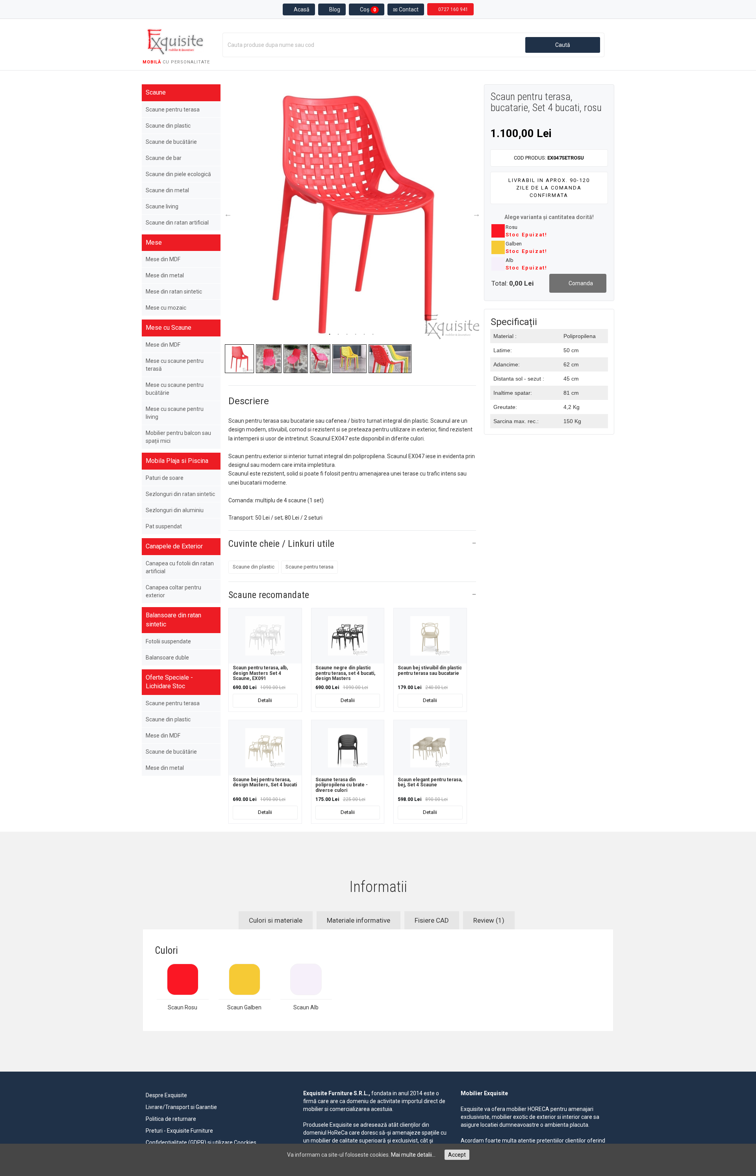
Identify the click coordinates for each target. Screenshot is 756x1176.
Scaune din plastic (168, 126)
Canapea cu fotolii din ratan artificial (180, 567)
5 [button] (364, 334)
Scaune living (162, 206)
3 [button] (347, 334)
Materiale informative (358, 920)
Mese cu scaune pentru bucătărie (175, 389)
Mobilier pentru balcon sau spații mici (178, 437)
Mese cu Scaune (168, 327)
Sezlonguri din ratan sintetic (180, 494)
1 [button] (329, 334)
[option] (352, 212)
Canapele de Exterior (174, 546)
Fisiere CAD (432, 920)
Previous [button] (228, 214)
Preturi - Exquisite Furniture (179, 1131)
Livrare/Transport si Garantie (181, 1107)
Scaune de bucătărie (171, 142)
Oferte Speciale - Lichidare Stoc (169, 682)
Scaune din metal (167, 190)
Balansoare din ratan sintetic (173, 619)
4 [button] (355, 334)
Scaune (156, 92)
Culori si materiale (275, 920)
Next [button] (476, 214)
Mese (154, 242)
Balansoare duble (167, 657)
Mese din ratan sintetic (174, 291)
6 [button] (373, 334)
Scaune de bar (164, 158)
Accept (457, 1155)
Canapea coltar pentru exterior (173, 591)
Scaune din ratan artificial (177, 222)
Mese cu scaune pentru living (175, 413)
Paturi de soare (164, 478)
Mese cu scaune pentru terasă (175, 365)
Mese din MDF (163, 259)
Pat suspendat (164, 526)
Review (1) (488, 920)
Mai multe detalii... (413, 1155)
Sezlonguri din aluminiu (175, 510)
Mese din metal (165, 275)
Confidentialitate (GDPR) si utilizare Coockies (201, 1142)
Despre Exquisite (166, 1095)
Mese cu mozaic (166, 308)
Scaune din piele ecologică (178, 174)
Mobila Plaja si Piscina (177, 460)
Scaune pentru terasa (173, 109)
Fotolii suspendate (168, 641)
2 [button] (338, 334)
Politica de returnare (171, 1119)
